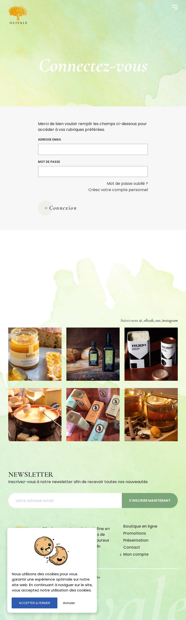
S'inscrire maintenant (149, 500)
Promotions (134, 533)
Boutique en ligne (140, 526)
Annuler (69, 603)
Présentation (135, 540)
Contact (131, 547)
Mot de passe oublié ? (127, 183)
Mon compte (135, 554)
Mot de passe (49, 162)
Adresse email (49, 139)
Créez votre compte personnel (118, 190)
